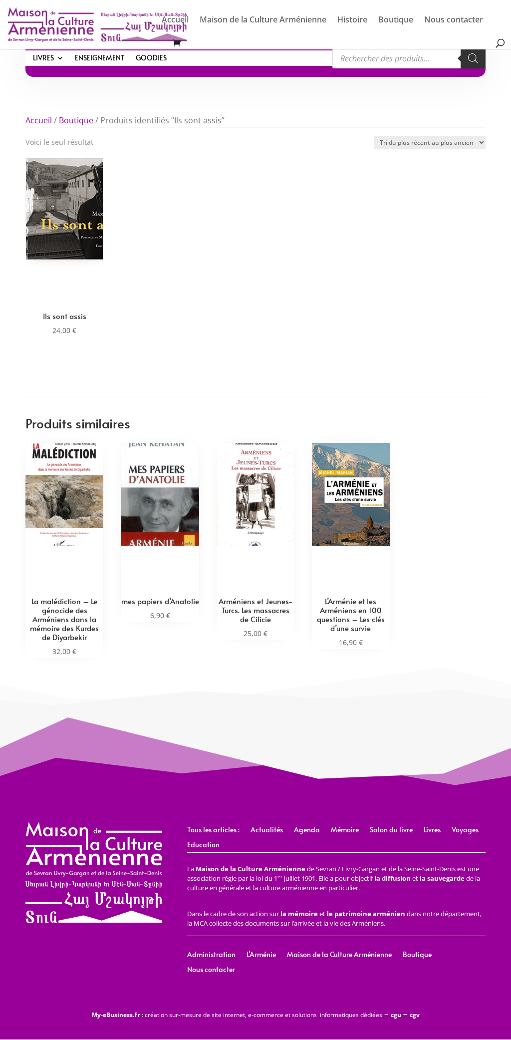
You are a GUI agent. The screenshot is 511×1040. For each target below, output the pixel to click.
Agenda (307, 830)
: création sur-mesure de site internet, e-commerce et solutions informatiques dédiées (237, 1015)
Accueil (175, 20)
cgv (415, 1015)
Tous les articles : (213, 830)
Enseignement (100, 58)
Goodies (151, 58)
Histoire (352, 20)
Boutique (395, 20)
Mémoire (345, 830)
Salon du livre (391, 830)
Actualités (267, 830)
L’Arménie (261, 955)
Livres (43, 58)
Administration (211, 955)
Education (203, 845)
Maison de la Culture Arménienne (263, 20)
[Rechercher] (473, 58)
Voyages (465, 830)
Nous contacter (453, 20)
